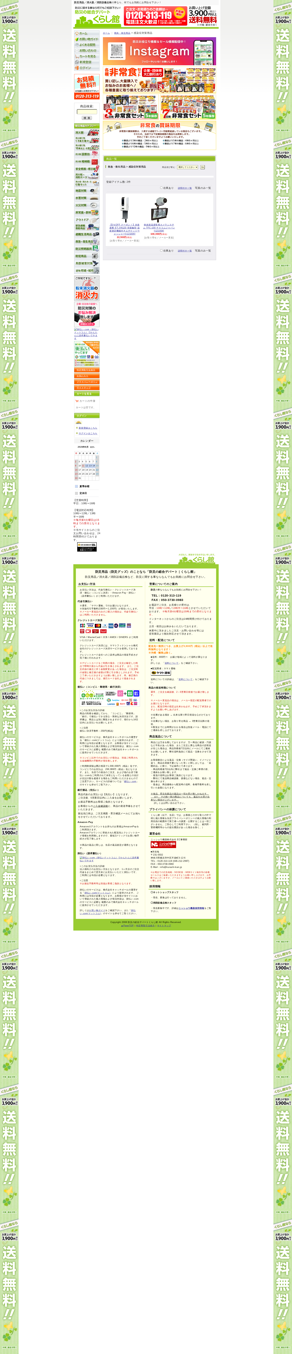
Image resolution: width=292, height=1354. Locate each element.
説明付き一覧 (185, 188)
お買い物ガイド (87, 39)
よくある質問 (87, 45)
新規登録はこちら (88, 428)
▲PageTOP (127, 925)
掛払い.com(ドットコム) (97, 893)
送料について (172, 663)
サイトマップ (84, 387)
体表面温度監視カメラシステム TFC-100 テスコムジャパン (159, 227)
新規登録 (87, 62)
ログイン (87, 68)
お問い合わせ (87, 50)
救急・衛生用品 (122, 33)
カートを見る (87, 56)
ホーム (106, 33)
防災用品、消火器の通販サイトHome (87, 33)
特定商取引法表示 (86, 370)
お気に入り (82, 376)
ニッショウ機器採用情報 (191, 908)
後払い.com (130, 781)
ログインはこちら (88, 433)
